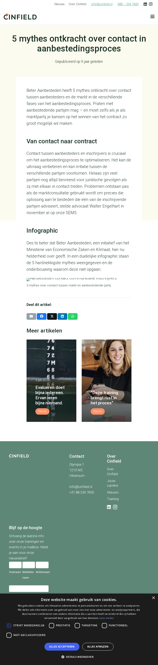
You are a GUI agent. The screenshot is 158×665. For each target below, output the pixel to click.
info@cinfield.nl (80, 486)
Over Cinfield (77, 4)
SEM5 (71, 212)
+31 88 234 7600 (81, 492)
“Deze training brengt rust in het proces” (104, 397)
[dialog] (79, 629)
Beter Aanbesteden (44, 90)
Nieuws (60, 4)
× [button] (153, 598)
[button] (152, 16)
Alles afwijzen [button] (98, 646)
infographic (108, 256)
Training (113, 499)
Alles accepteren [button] (61, 646)
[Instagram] (150, 4)
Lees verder (107, 618)
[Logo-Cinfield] (20, 16)
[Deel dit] (41, 316)
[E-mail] (31, 316)
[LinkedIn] (145, 4)
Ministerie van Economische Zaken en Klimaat (68, 249)
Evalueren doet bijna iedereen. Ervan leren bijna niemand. (50, 395)
